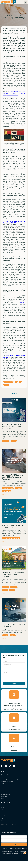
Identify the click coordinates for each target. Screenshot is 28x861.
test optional (19, 488)
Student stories (4, 792)
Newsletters (3, 815)
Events (2, 807)
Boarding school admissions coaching (8, 774)
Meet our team (4, 796)
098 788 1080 (14, 750)
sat (20, 381)
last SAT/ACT (6, 441)
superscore (5, 587)
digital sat (5, 635)
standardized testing (8, 488)
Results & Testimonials (5, 794)
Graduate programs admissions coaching (9, 779)
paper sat (12, 635)
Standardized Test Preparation (7, 781)
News (2, 820)
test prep (6, 384)
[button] (25, 2)
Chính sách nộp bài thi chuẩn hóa (11, 538)
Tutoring (2, 783)
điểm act (12, 590)
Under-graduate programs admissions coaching (10, 776)
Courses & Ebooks (5, 805)
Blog (2, 818)
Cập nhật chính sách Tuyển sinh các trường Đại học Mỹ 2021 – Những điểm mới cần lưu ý (14, 93)
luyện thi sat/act (7, 491)
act (16, 381)
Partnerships (3, 798)
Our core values (4, 789)
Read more (4, 444)
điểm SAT (5, 590)
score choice (14, 587)
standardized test (8, 381)
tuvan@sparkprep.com (14, 729)
